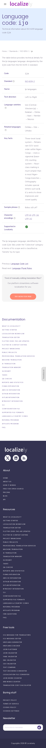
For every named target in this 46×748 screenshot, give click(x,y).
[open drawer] (5, 4)
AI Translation (8, 364)
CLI (3, 405)
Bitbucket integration (12, 401)
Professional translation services (18, 356)
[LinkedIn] (16, 458)
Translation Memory (11, 367)
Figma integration (10, 386)
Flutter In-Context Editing (14, 345)
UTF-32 (28, 218)
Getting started (9, 330)
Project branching (11, 349)
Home (4, 51)
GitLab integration (10, 397)
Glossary (6, 371)
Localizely (31, 743)
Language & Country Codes (15, 416)
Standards (13, 51)
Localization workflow (13, 334)
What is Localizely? (11, 326)
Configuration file (11, 409)
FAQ (3, 427)
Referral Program (10, 420)
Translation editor (11, 337)
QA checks (7, 379)
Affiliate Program (10, 424)
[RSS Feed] (24, 458)
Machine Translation (12, 360)
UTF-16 (35, 215)
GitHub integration (11, 394)
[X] (8, 458)
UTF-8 (28, 215)
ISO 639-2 (24, 51)
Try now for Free (23, 296)
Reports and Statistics (12, 382)
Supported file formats (13, 412)
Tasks (4, 375)
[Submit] (39, 727)
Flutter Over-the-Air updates (15, 341)
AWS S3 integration (11, 390)
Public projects (9, 352)
